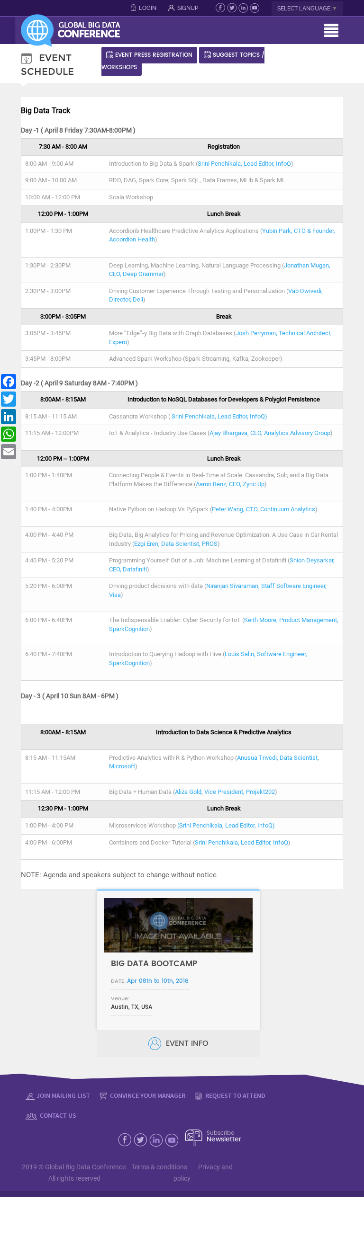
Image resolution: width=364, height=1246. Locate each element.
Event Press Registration (153, 55)
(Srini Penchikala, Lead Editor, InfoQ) (226, 825)
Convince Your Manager (147, 1095)
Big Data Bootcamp (154, 964)
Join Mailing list (63, 1095)
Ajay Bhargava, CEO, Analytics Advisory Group (269, 432)
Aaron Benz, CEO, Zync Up (230, 484)
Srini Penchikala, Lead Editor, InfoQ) (219, 416)
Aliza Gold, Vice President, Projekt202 (225, 791)
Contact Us (57, 1115)
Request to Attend (234, 1095)
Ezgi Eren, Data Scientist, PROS (176, 543)
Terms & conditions (159, 1167)
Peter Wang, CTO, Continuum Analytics (263, 509)
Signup (187, 8)
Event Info (186, 1043)
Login (147, 8)
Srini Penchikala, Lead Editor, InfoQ (244, 163)
